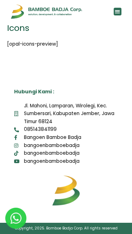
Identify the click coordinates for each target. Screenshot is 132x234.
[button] (118, 12)
